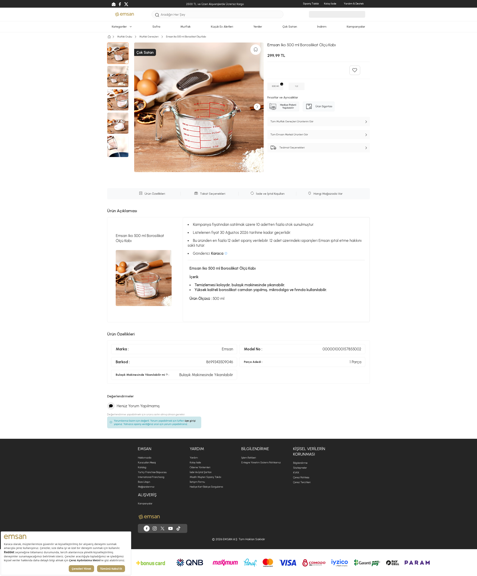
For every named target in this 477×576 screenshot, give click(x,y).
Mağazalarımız (146, 486)
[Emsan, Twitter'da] (162, 528)
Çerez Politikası (301, 477)
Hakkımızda (144, 457)
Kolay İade (195, 462)
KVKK (296, 472)
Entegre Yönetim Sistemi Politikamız (261, 462)
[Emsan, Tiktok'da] (178, 528)
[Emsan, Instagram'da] (155, 528)
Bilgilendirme (300, 462)
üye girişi (190, 420)
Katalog (142, 467)
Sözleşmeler (300, 467)
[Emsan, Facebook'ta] (147, 528)
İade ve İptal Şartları (201, 472)
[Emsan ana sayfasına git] (149, 517)
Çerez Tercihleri (302, 482)
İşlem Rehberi (248, 457)
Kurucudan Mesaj (147, 462)
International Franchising (151, 477)
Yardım (194, 457)
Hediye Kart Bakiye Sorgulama (206, 486)
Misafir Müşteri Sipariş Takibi (205, 477)
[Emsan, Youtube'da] (170, 528)
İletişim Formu (197, 482)
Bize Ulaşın (144, 482)
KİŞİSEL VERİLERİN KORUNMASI (309, 451)
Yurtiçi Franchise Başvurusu (152, 472)
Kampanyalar (145, 503)
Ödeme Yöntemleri (200, 467)
